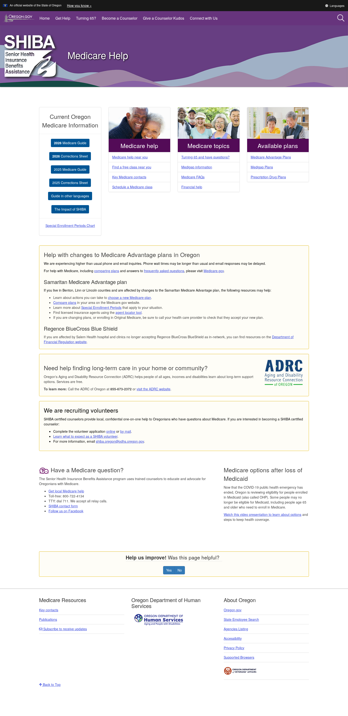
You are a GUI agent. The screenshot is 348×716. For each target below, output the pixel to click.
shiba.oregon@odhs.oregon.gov (120, 441)
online (110, 431)
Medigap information (196, 167)
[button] (334, 6)
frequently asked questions (164, 270)
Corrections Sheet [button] (70, 156)
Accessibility (233, 638)
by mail (125, 431)
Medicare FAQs (193, 177)
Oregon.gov (232, 610)
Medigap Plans (262, 167)
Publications (48, 619)
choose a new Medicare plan (129, 297)
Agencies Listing (236, 628)
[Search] (341, 18)
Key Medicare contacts (129, 177)
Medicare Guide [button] (70, 142)
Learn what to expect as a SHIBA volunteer (85, 436)
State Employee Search (241, 619)
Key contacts (48, 610)
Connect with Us (204, 18)
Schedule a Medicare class (132, 187)
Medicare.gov (214, 270)
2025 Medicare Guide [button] (70, 169)
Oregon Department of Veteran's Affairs (240, 671)
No (180, 570)
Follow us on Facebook (66, 511)
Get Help (62, 18)
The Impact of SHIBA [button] (70, 209)
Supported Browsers (239, 657)
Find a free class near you (131, 167)
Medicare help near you (130, 157)
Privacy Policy (234, 647)
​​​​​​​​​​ (159, 619)
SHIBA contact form (63, 506)
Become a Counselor (119, 18)
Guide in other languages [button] (70, 196)
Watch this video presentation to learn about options (262, 514)
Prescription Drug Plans (268, 177)
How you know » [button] (79, 5)
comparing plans (106, 270)
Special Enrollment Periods (101, 307)
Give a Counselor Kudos (163, 18)
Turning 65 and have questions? (205, 157)
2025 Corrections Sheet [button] (70, 182)
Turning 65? (86, 18)
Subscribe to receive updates (64, 628)
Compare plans (64, 302)
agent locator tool (129, 312)
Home (45, 18)
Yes (169, 570)
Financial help (191, 187)
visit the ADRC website (153, 389)
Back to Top (51, 684)
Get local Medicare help (66, 491)
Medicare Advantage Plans (271, 157)
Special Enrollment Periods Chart (70, 225)
